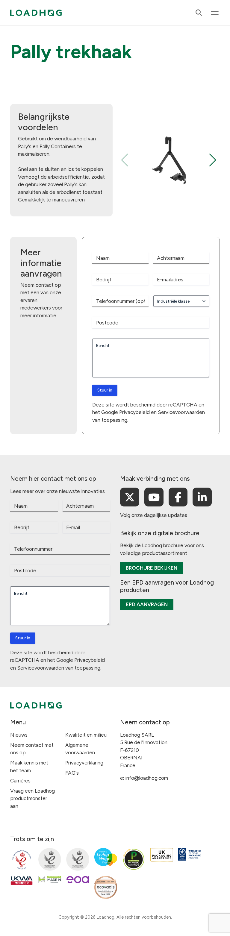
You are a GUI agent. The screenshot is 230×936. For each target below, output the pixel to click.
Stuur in (104, 390)
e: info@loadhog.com (144, 778)
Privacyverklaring (84, 763)
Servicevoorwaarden (181, 412)
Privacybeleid (134, 412)
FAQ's (72, 773)
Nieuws (19, 735)
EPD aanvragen (147, 604)
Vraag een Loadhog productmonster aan (32, 798)
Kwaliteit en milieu (86, 735)
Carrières (20, 781)
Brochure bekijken (151, 568)
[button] (213, 160)
